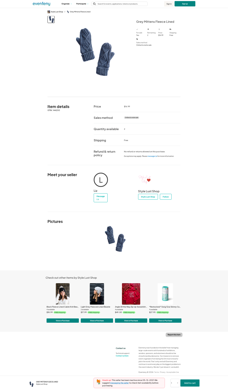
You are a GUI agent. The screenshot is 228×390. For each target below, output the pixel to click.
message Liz (152, 156)
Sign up (185, 4)
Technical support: (123, 354)
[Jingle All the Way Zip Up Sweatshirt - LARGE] (131, 294)
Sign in (169, 4)
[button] (67, 3)
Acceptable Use (172, 372)
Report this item (174, 335)
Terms (156, 372)
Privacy (163, 372)
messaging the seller (119, 383)
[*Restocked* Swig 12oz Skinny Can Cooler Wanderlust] (165, 294)
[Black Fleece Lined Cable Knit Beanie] (63, 294)
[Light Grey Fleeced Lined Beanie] (97, 294)
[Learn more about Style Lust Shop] (145, 180)
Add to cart (190, 383)
